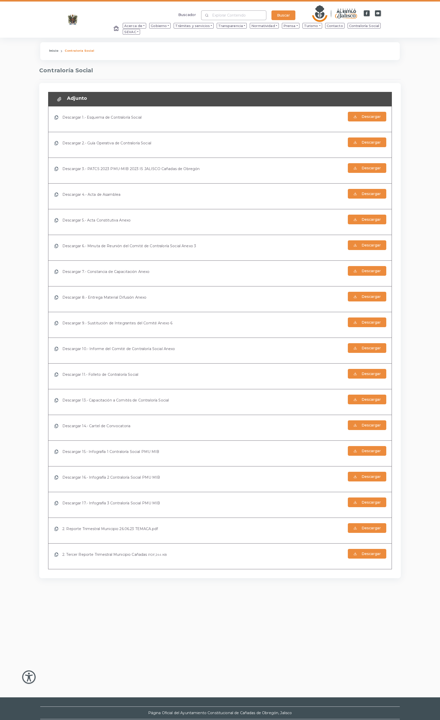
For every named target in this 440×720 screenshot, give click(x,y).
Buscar (283, 15)
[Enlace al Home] (117, 29)
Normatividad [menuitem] (263, 26)
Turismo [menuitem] (311, 26)
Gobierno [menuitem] (159, 26)
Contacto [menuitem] (335, 26)
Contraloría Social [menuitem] (364, 26)
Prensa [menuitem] (289, 26)
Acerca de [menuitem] (133, 26)
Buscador (187, 14)
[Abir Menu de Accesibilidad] (29, 677)
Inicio (53, 50)
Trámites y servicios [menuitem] (192, 26)
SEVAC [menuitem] (130, 32)
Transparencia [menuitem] (230, 26)
